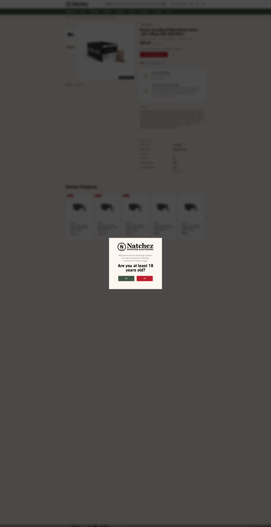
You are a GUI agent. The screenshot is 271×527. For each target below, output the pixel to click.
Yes (126, 278)
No (145, 278)
